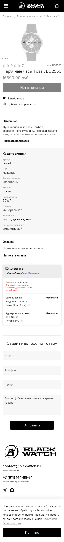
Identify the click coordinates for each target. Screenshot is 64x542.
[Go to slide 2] (5, 58)
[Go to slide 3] (7, 58)
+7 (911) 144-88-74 (18, 477)
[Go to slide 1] (2, 58)
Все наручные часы (29, 16)
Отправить (32, 425)
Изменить (33, 273)
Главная (7, 16)
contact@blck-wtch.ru (22, 466)
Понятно (32, 532)
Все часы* (52, 16)
